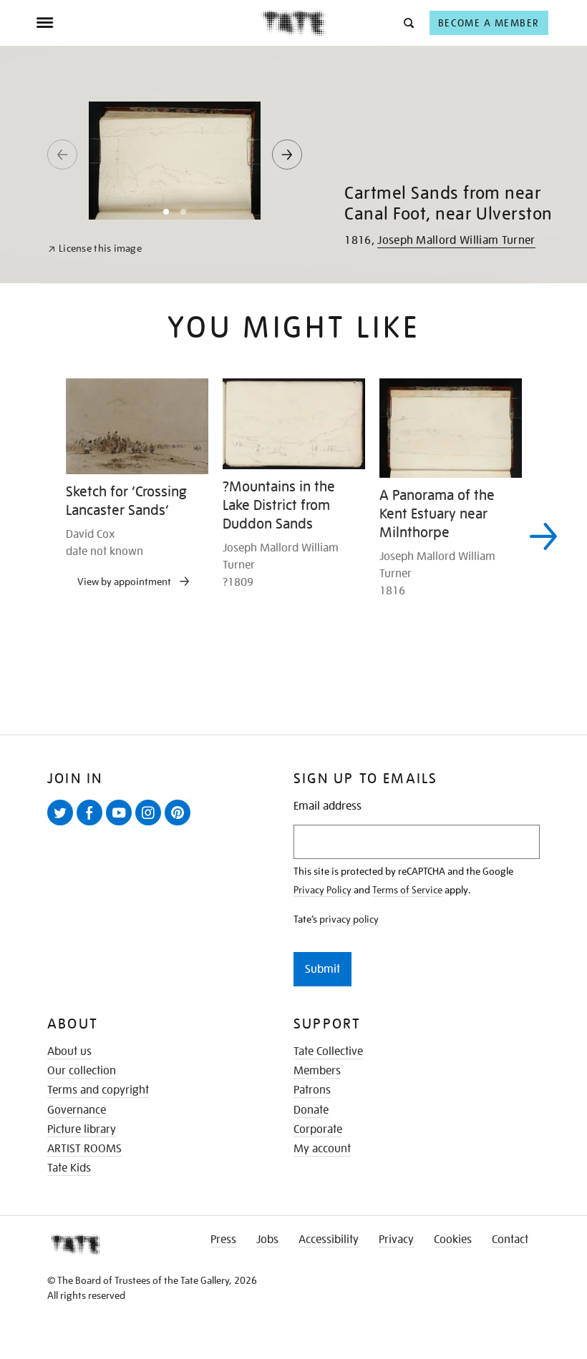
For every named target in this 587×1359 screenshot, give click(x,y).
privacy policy (349, 919)
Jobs (267, 1239)
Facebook (92, 824)
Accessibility (329, 1239)
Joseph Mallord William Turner (456, 240)
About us (69, 1051)
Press (223, 1239)
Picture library (81, 1129)
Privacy (396, 1239)
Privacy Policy (322, 889)
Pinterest (180, 824)
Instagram (151, 824)
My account (322, 1149)
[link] (94, 248)
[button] (407, 22)
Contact (510, 1239)
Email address (328, 806)
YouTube (122, 824)
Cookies (453, 1239)
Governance (76, 1110)
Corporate (318, 1129)
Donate (311, 1110)
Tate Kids (69, 1168)
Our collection (81, 1071)
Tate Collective (328, 1051)
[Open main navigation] (148, 22)
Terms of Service (407, 889)
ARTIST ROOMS (84, 1149)
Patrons (312, 1090)
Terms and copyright (98, 1090)
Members (317, 1071)
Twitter (63, 824)
